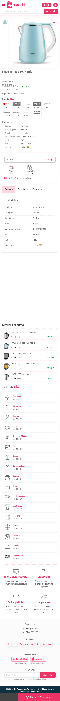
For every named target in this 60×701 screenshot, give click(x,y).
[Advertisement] (30, 288)
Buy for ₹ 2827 (41, 696)
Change (49, 159)
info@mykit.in (32, 628)
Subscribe (47, 675)
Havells (13, 99)
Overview (9, 189)
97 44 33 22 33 (32, 632)
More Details (22, 93)
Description (23, 189)
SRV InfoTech (35, 691)
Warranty (37, 189)
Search (52, 11)
